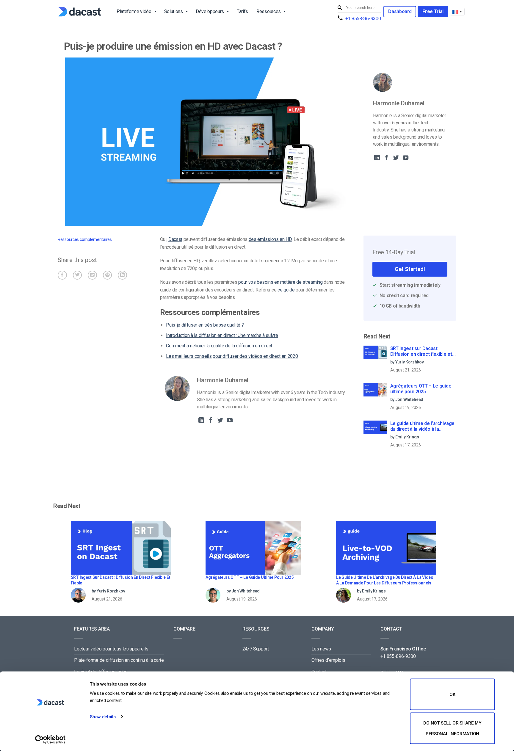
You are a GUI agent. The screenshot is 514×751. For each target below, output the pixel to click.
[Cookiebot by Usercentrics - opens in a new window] (50, 739)
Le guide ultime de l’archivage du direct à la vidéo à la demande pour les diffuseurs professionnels (422, 426)
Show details (102, 716)
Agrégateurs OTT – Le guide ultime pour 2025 (421, 388)
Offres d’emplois (328, 660)
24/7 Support (255, 649)
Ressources (268, 11)
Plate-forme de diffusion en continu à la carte (119, 660)
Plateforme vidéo (134, 11)
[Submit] (341, 7)
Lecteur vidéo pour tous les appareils (111, 649)
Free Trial (433, 11)
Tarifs (242, 11)
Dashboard (399, 11)
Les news (321, 649)
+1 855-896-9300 (363, 18)
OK (452, 694)
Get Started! (410, 269)
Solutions (173, 11)
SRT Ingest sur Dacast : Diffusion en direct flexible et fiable (421, 352)
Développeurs (210, 11)
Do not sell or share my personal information (452, 728)
